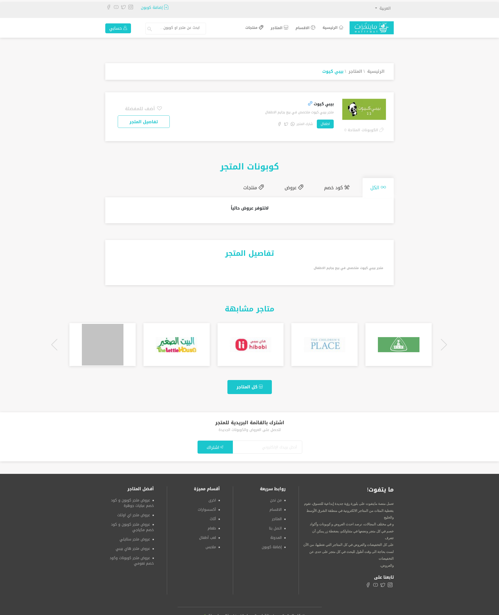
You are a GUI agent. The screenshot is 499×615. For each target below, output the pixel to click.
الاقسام (303, 27)
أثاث (213, 517)
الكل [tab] (378, 186)
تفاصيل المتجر (143, 122)
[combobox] (180, 29)
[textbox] (178, 27)
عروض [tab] (304, 186)
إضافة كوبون (152, 8)
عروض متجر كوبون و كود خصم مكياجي (132, 525)
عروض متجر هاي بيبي (133, 546)
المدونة (276, 535)
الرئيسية (331, 27)
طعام (212, 526)
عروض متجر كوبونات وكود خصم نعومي (132, 558)
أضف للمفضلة (140, 108)
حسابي (116, 28)
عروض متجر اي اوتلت (133, 513)
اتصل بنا (275, 526)
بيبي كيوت (333, 71)
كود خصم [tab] (342, 186)
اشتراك (213, 445)
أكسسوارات (207, 507)
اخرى (212, 498)
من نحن (276, 498)
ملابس (211, 545)
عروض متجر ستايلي (135, 537)
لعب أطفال (207, 535)
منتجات (252, 27)
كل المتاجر (248, 385)
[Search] (150, 29)
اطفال (325, 124)
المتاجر (277, 27)
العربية (384, 8)
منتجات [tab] (269, 186)
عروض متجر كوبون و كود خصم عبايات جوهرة (132, 500)
